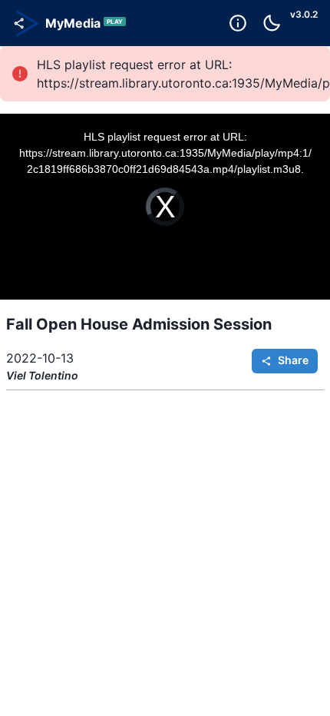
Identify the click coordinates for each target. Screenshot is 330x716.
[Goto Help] (238, 23)
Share (293, 359)
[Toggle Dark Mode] (271, 23)
